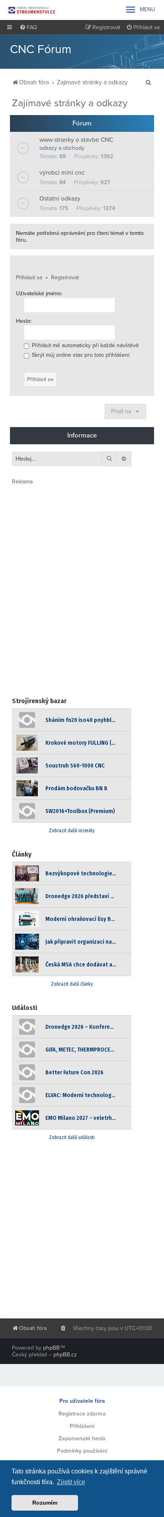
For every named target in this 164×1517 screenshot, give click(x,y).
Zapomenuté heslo (82, 1438)
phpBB (51, 1347)
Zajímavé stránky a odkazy (69, 103)
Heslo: (23, 321)
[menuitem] (28, 27)
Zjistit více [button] (71, 1482)
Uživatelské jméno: (39, 293)
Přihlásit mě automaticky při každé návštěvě (84, 345)
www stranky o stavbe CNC (76, 139)
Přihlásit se (29, 277)
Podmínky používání (82, 1450)
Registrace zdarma (82, 1413)
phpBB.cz (65, 1354)
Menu (140, 9)
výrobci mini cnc (62, 172)
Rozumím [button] (44, 1502)
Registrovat (65, 277)
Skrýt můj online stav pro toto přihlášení (79, 355)
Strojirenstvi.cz (32, 10)
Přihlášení (82, 1426)
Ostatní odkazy (59, 198)
